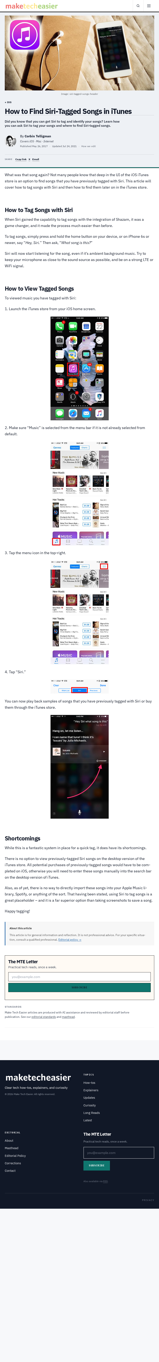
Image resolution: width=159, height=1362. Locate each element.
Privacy (148, 1200)
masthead (68, 1017)
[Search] (138, 6)
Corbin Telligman (38, 136)
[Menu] (148, 6)
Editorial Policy (15, 1156)
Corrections (13, 1163)
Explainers (90, 1090)
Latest (87, 1120)
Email (35, 159)
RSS (105, 1181)
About (9, 1141)
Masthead (11, 1148)
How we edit (88, 146)
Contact (10, 1171)
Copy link (20, 159)
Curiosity (89, 1105)
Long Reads (91, 1113)
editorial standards (43, 1017)
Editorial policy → (69, 939)
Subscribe (79, 987)
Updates (89, 1098)
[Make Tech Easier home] (32, 6)
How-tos (89, 1083)
